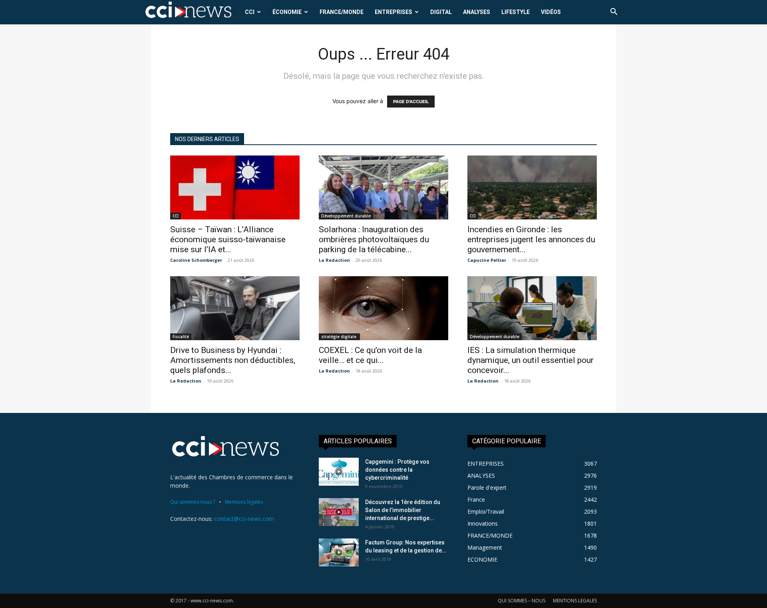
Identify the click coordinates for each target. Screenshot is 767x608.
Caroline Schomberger (196, 260)
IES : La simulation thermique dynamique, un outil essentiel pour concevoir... (530, 360)
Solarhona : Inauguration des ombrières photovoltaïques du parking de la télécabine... (374, 239)
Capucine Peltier (486, 260)
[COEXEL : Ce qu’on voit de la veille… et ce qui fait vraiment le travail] (383, 308)
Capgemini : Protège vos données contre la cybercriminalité (397, 469)
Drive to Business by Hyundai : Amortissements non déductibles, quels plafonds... (232, 360)
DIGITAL (441, 12)
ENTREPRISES (393, 12)
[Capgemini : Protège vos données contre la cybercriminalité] (339, 472)
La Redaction (334, 260)
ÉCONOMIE (287, 12)
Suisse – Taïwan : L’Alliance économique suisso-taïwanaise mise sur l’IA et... (228, 239)
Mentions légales (244, 501)
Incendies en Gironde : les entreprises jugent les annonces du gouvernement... (531, 239)
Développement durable (346, 216)
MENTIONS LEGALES (575, 600)
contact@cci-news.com (244, 518)
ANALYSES (476, 12)
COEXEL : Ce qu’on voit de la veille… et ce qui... (370, 355)
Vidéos (551, 12)
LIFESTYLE (515, 12)
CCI (249, 12)
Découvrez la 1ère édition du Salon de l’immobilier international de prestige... (402, 510)
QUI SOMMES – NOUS (521, 600)
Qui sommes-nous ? (192, 501)
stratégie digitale (339, 336)
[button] (613, 12)
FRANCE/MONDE (342, 12)
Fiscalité (181, 336)
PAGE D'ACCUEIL (411, 101)
